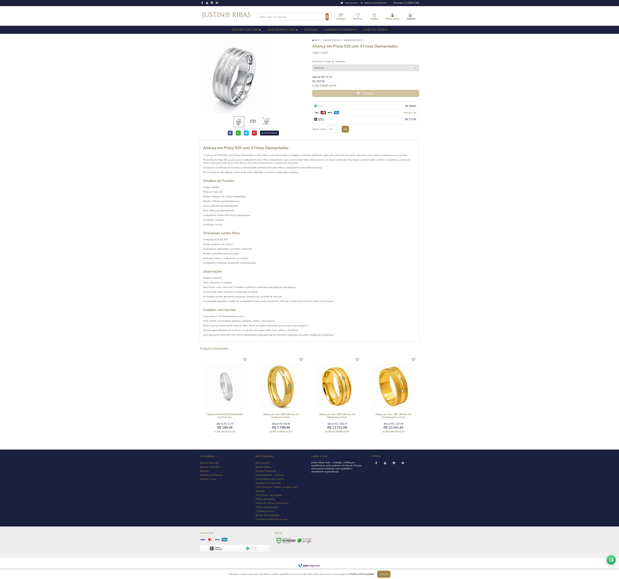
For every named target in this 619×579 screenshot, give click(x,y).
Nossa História (263, 467)
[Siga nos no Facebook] (202, 3)
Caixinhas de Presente (211, 475)
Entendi (384, 574)
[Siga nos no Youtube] (207, 3)
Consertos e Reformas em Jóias (272, 519)
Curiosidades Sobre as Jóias (270, 479)
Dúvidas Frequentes (266, 471)
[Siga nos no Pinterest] (216, 3)
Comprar (368, 93)
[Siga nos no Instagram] (212, 3)
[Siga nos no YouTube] (385, 463)
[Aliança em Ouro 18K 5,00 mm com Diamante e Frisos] (281, 396)
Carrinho (411, 18)
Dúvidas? (341, 18)
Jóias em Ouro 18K (209, 462)
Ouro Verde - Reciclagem (269, 495)
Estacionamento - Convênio (270, 475)
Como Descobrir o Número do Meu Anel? (276, 487)
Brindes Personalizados (268, 515)
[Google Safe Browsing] (304, 541)
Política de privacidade (267, 507)
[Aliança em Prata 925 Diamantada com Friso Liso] (224, 396)
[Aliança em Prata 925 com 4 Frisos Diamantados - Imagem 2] (253, 121)
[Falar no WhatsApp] (611, 560)
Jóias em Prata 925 (332, 40)
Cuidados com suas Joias (268, 483)
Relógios (204, 471)
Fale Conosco (351, 3)
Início (317, 40)
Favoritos (358, 18)
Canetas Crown (208, 479)
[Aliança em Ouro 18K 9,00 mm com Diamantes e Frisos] (337, 396)
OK (345, 129)
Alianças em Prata (353, 40)
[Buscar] (327, 16)
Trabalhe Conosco (265, 511)
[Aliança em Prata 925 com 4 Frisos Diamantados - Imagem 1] (239, 121)
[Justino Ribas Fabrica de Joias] (226, 15)
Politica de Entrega (265, 499)
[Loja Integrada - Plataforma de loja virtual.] (309, 565)
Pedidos (374, 18)
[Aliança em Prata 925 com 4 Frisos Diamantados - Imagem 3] (266, 121)
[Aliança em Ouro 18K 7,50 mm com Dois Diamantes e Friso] (393, 396)
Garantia (260, 491)
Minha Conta (392, 18)
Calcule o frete (319, 129)
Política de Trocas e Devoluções (272, 503)
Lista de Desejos (270, 133)
